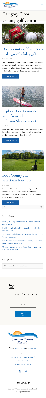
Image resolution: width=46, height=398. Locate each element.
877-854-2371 (32, 348)
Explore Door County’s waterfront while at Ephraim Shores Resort (19, 116)
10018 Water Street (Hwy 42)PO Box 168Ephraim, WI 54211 (23, 361)
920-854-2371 (20, 348)
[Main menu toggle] (42, 5)
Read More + (10, 76)
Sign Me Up (23, 314)
